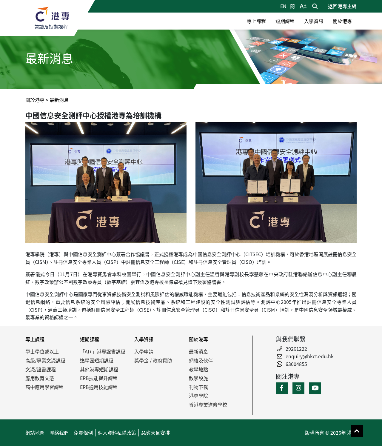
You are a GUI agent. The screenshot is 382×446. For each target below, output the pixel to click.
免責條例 (83, 432)
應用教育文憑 (39, 378)
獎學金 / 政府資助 (153, 360)
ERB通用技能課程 (99, 386)
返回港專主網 (342, 6)
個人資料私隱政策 (117, 432)
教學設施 (198, 378)
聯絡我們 (59, 432)
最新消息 (198, 351)
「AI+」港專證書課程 (102, 351)
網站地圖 (34, 432)
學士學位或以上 (42, 351)
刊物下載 (198, 386)
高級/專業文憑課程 (45, 360)
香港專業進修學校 (208, 404)
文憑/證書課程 (40, 369)
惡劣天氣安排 (155, 432)
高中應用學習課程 (44, 386)
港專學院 (198, 395)
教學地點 (198, 369)
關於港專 (34, 99)
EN (284, 6)
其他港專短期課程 (99, 369)
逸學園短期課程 (96, 360)
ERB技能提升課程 (99, 378)
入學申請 (143, 351)
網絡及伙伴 (201, 360)
